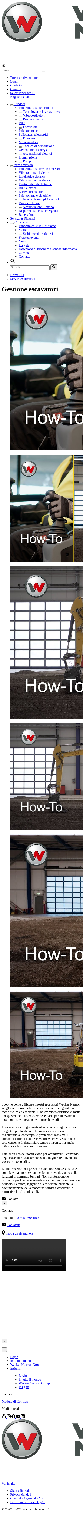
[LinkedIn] (23, 1417)
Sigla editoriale (20, 1490)
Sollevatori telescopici (33, 134)
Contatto (16, 85)
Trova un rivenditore (24, 77)
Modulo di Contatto (15, 1401)
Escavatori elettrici (31, 191)
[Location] (4, 1417)
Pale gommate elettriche (35, 195)
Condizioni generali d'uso (27, 1498)
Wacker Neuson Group (25, 1364)
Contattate (13, 1225)
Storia (23, 230)
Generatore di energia (33, 150)
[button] (22, 93)
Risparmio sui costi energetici (38, 211)
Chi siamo (21, 222)
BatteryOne (26, 214)
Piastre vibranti (33, 119)
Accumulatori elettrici (37, 153)
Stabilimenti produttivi (38, 233)
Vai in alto (8, 1483)
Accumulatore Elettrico (38, 207)
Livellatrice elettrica (32, 176)
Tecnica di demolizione (38, 146)
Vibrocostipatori (33, 115)
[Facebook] (13, 1417)
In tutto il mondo (21, 1361)
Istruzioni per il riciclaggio (27, 1502)
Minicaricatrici (28, 142)
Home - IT (17, 275)
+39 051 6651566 (27, 1218)
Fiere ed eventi (29, 237)
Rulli (22, 123)
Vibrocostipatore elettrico (35, 180)
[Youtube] (18, 1417)
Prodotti (19, 104)
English (15, 97)
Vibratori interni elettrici (35, 172)
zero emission (23, 165)
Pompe (27, 161)
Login (14, 81)
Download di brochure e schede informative (48, 249)
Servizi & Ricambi (22, 218)
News (23, 241)
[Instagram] (9, 1417)
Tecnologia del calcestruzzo (41, 111)
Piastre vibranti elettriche (35, 184)
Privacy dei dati (20, 1494)
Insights (24, 245)
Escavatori (30, 127)
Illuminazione (28, 157)
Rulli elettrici (27, 188)
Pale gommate (28, 130)
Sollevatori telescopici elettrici (39, 199)
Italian (25, 97)
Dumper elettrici (29, 203)
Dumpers (29, 138)
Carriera (15, 89)
